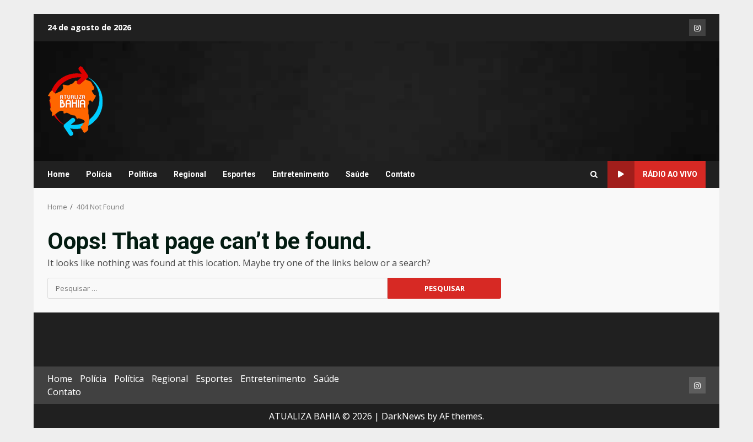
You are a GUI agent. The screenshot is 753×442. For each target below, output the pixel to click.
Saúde (357, 174)
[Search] (594, 174)
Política (142, 174)
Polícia (99, 174)
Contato (400, 174)
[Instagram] (697, 27)
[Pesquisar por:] (217, 288)
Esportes (239, 174)
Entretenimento (300, 174)
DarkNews (403, 416)
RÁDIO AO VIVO (670, 174)
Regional (190, 174)
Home (58, 174)
